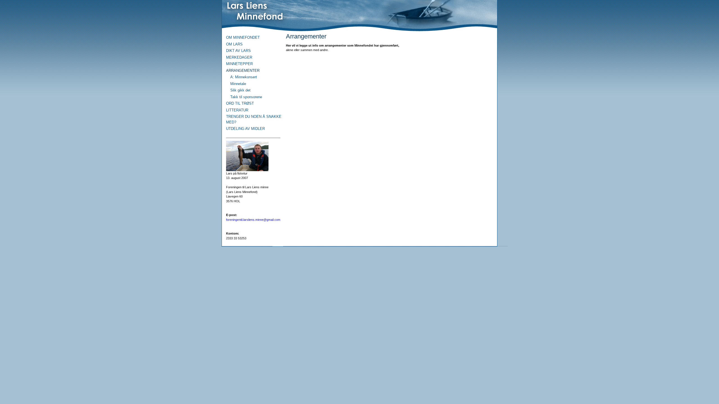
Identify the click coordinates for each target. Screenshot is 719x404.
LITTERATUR (237, 110)
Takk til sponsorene (246, 97)
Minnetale (238, 84)
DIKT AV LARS (238, 51)
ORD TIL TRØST (240, 103)
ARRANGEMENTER (243, 70)
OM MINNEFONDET (243, 37)
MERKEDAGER (239, 57)
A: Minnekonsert (243, 77)
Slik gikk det (240, 90)
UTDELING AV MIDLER (245, 129)
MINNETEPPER (239, 64)
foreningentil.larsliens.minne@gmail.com (253, 219)
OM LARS (234, 44)
